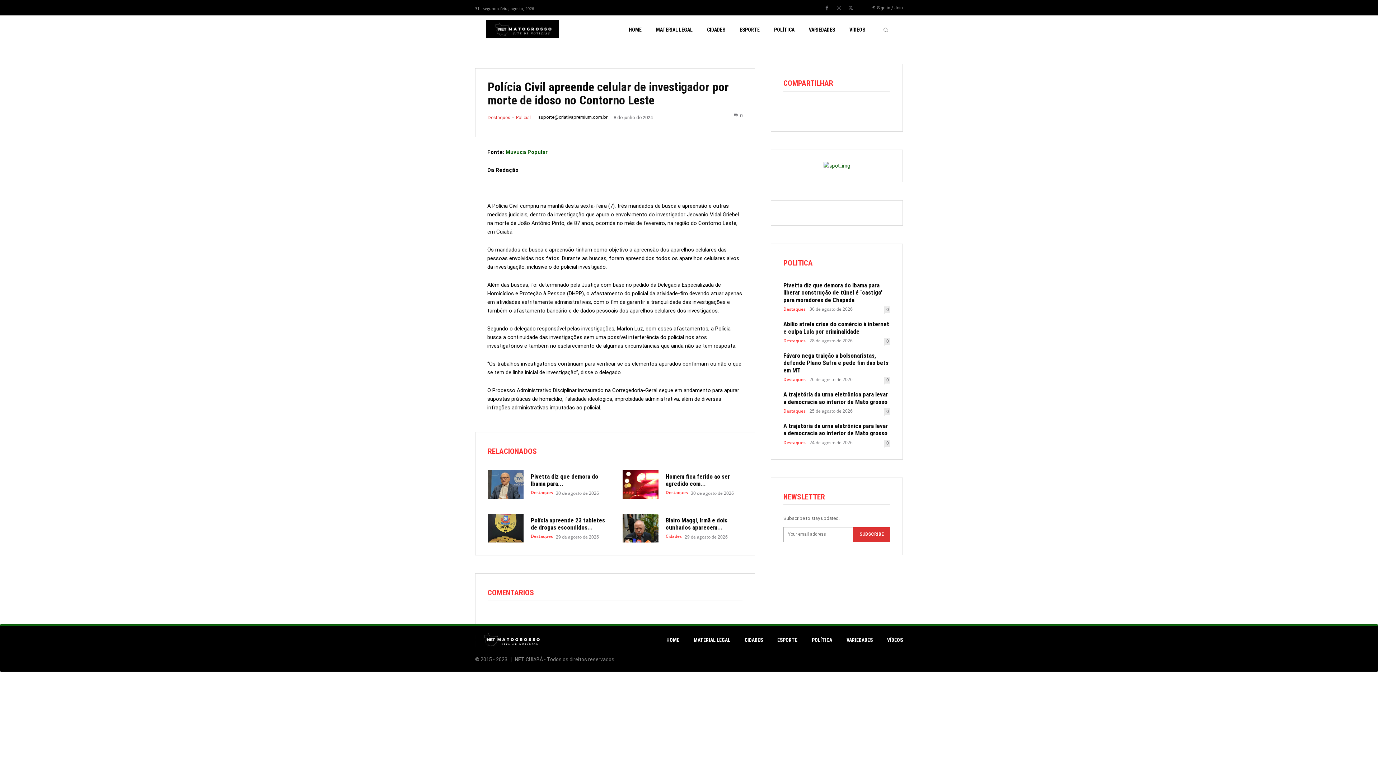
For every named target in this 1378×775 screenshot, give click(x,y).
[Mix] (856, 109)
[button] (886, 30)
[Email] (840, 109)
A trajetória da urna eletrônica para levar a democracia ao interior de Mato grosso (835, 398)
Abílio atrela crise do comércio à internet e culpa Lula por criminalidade (836, 327)
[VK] (873, 109)
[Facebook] (827, 8)
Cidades (674, 536)
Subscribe (871, 534)
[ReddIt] (823, 109)
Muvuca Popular (527, 152)
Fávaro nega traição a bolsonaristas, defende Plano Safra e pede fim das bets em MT (836, 363)
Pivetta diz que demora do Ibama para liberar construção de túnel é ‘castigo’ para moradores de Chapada (832, 293)
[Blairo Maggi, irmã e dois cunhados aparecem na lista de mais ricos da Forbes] (640, 528)
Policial (523, 117)
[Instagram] (839, 8)
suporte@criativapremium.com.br (573, 117)
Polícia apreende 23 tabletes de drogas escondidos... (568, 524)
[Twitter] (851, 8)
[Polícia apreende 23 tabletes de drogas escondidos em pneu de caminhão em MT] (506, 528)
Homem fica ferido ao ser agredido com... (698, 480)
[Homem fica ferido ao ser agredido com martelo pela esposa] (640, 484)
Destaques (499, 117)
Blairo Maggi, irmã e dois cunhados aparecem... (696, 524)
